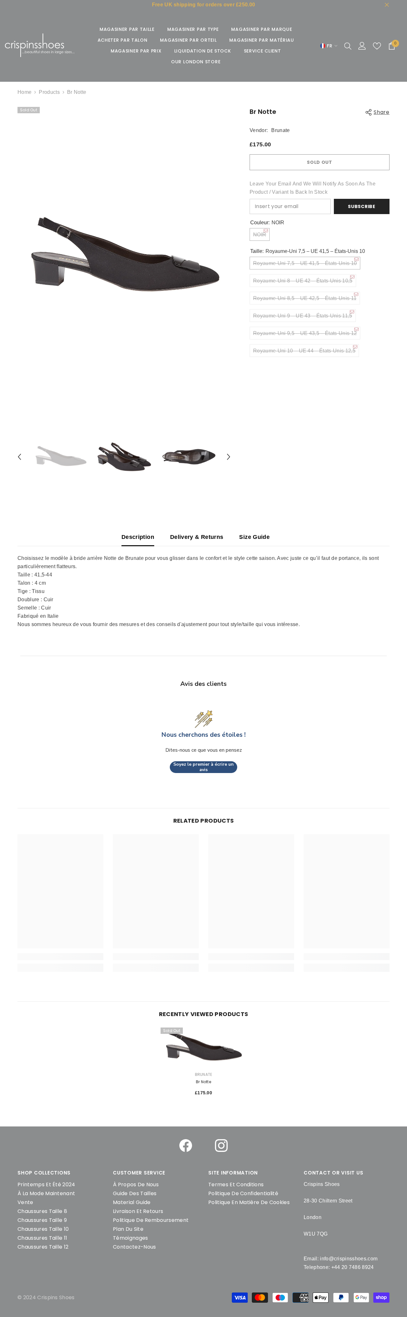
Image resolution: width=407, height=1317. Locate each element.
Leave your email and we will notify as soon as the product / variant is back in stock (313, 188)
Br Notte (203, 1081)
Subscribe (361, 206)
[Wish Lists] (376, 46)
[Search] (348, 46)
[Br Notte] (203, 1047)
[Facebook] (185, 1145)
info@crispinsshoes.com (348, 1258)
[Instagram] (221, 1145)
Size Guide (254, 537)
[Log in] (362, 46)
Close (387, 5)
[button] (19, 457)
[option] (124, 257)
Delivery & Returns (196, 537)
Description (137, 537)
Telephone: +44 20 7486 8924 (339, 1267)
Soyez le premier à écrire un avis (203, 767)
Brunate (280, 130)
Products (49, 92)
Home (24, 92)
